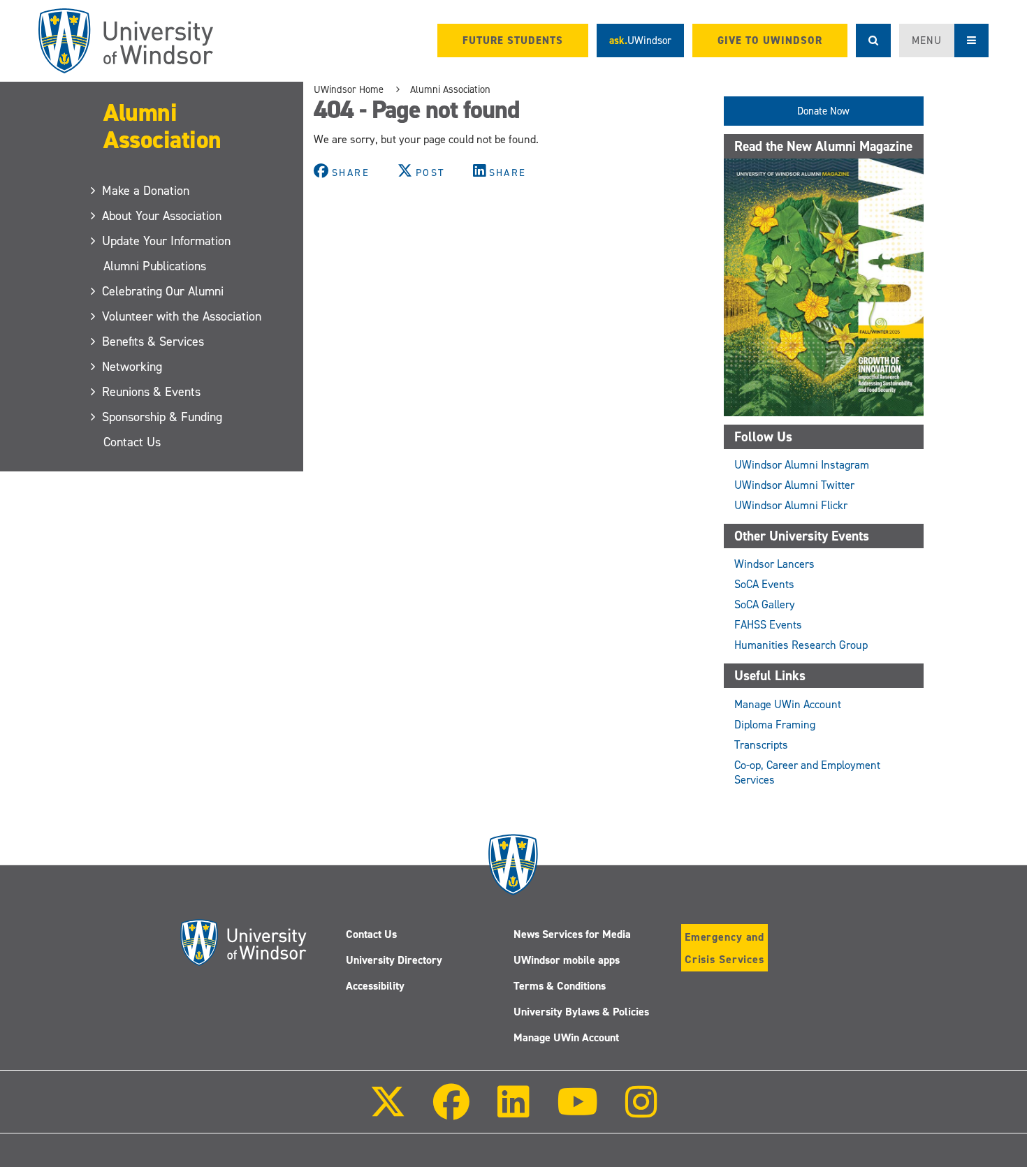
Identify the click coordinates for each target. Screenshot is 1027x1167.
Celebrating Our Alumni (163, 291)
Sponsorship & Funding (162, 417)
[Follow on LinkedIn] (512, 1111)
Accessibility (375, 985)
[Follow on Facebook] (451, 1111)
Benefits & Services (153, 341)
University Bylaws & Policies (581, 1011)
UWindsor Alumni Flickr (790, 505)
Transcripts (761, 744)
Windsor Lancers (774, 564)
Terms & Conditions (560, 985)
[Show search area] (873, 40)
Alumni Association (162, 126)
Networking (132, 366)
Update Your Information (167, 241)
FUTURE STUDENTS (512, 40)
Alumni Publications (154, 266)
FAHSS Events (768, 624)
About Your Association (162, 215)
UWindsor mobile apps (567, 960)
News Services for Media (572, 934)
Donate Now (823, 111)
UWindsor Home (349, 89)
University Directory (394, 960)
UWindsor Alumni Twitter (794, 485)
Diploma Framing (774, 724)
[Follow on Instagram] (641, 1111)
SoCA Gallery (764, 604)
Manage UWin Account (787, 704)
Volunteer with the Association (182, 316)
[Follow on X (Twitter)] (387, 1111)
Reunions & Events (152, 391)
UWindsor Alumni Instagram (801, 464)
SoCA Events (764, 584)
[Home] (125, 40)
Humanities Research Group (801, 645)
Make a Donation (146, 190)
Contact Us (132, 442)
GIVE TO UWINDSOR (770, 40)
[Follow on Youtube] (577, 1111)
